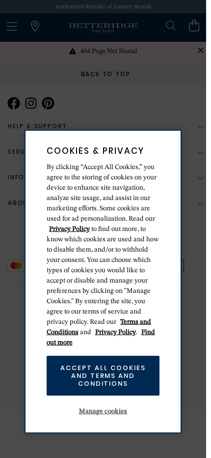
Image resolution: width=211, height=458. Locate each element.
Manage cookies (103, 411)
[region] (103, 281)
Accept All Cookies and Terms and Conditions (102, 375)
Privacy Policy (69, 229)
